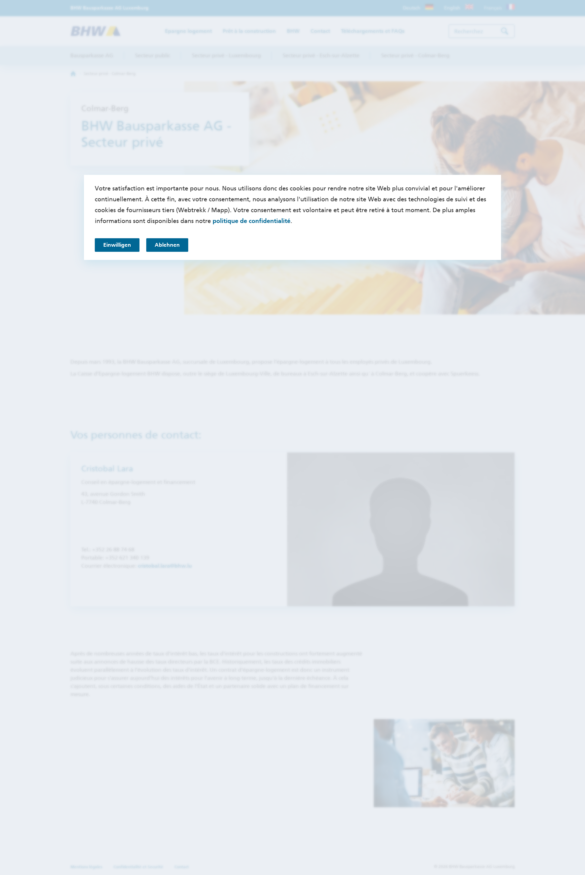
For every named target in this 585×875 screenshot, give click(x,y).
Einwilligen (117, 245)
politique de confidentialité (251, 221)
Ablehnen (167, 245)
